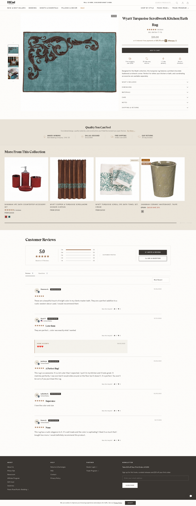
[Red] (6, 217)
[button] (115, 309)
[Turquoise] (9, 217)
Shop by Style (147, 8)
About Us (10, 467)
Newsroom (11, 474)
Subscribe (130, 485)
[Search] (177, 3)
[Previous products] (182, 222)
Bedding (33, 8)
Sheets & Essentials (49, 8)
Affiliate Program (13, 478)
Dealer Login (91, 467)
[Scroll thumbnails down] (13, 81)
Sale (83, 8)
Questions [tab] (41, 273)
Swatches (10, 486)
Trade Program (179, 8)
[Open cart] (188, 2)
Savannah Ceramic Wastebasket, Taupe (159, 204)
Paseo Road (162, 8)
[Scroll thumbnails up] (13, 42)
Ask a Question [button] (154, 258)
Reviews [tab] (28, 273)
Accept (130, 503)
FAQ (51, 471)
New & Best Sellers (16, 8)
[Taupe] (142, 211)
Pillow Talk (11, 471)
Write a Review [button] (154, 252)
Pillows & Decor (69, 8)
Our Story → (131, 131)
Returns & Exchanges (58, 467)
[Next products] (188, 222)
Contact (53, 474)
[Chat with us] (191, 496)
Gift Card (10, 482)
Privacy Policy (55, 478)
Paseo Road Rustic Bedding (17, 489)
